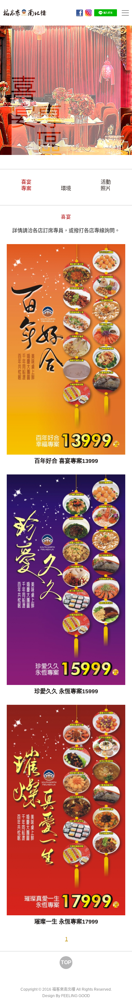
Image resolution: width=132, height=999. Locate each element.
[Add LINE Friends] (105, 12)
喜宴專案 (26, 185)
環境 (66, 188)
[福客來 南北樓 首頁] (24, 12)
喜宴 (66, 216)
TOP (66, 962)
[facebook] (79, 12)
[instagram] (88, 12)
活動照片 (106, 185)
